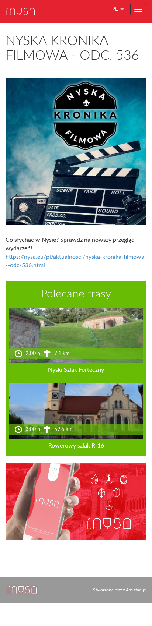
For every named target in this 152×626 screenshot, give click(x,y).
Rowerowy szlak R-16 (76, 446)
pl (115, 9)
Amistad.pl (136, 590)
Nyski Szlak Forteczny (76, 370)
